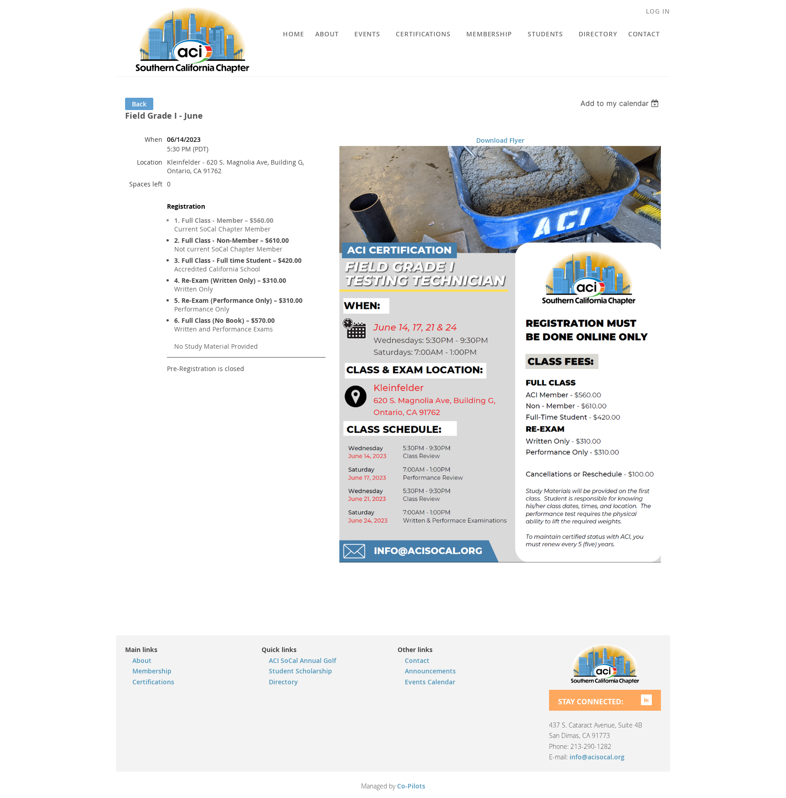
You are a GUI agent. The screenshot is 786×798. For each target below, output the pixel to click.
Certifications (153, 682)
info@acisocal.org (597, 757)
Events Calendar (430, 682)
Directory (283, 682)
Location (149, 162)
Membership (151, 671)
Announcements (430, 671)
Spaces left (145, 184)
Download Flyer (500, 140)
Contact (417, 660)
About (141, 660)
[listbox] (620, 103)
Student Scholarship (300, 671)
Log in (658, 11)
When (153, 139)
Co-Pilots (411, 786)
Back (139, 104)
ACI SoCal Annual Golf (302, 660)
